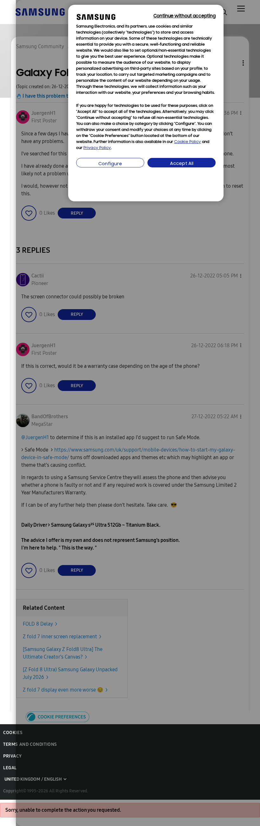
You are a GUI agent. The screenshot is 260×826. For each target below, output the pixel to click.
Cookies (13, 732)
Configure (110, 164)
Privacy (12, 756)
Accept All (181, 163)
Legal (10, 768)
